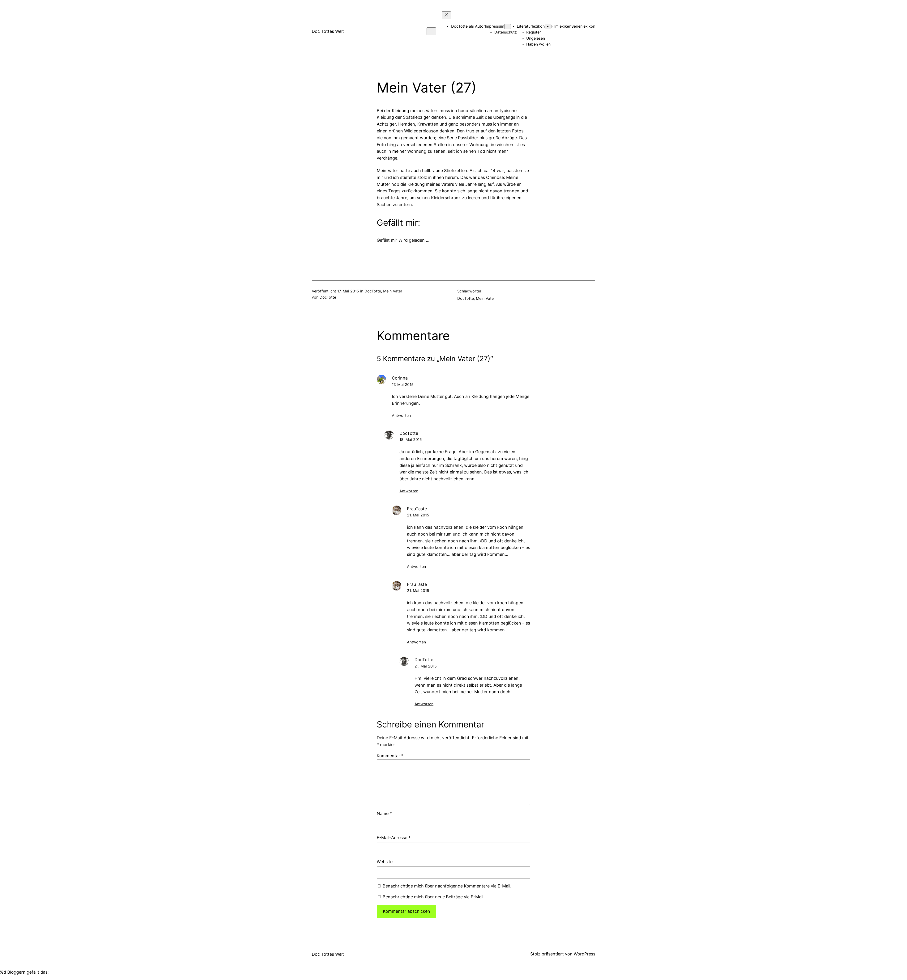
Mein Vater (392, 291)
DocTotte (372, 291)
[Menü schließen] (446, 15)
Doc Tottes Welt (328, 31)
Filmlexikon (561, 26)
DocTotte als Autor (468, 26)
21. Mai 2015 (418, 515)
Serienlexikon (583, 26)
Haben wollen (538, 44)
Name (384, 813)
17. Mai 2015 (403, 384)
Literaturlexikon (531, 26)
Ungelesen (535, 38)
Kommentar (390, 755)
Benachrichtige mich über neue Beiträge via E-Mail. (433, 896)
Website (385, 861)
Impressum (494, 26)
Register (533, 32)
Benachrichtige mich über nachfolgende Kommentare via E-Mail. (447, 885)
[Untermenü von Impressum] (507, 26)
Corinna (400, 378)
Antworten (401, 415)
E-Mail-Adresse (394, 837)
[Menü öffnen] (431, 31)
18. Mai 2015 (410, 439)
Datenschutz (505, 32)
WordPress (584, 953)
